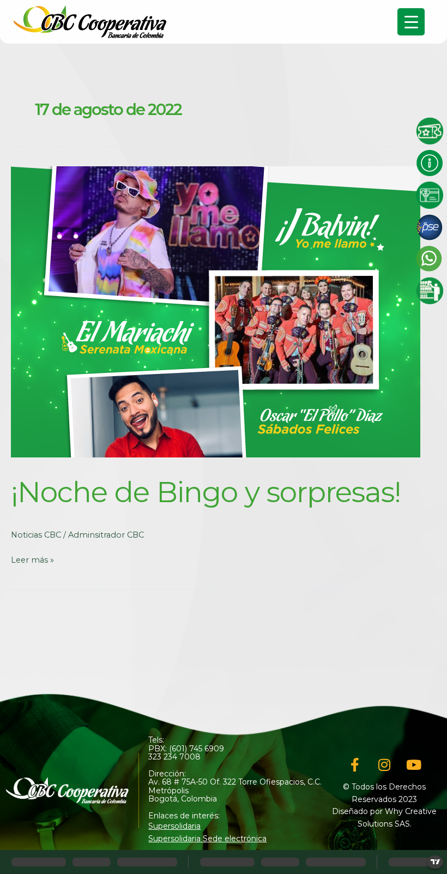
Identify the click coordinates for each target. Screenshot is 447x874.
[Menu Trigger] (411, 21)
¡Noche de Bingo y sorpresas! (206, 492)
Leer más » (32, 560)
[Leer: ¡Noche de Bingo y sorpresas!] (215, 311)
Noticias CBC (36, 535)
